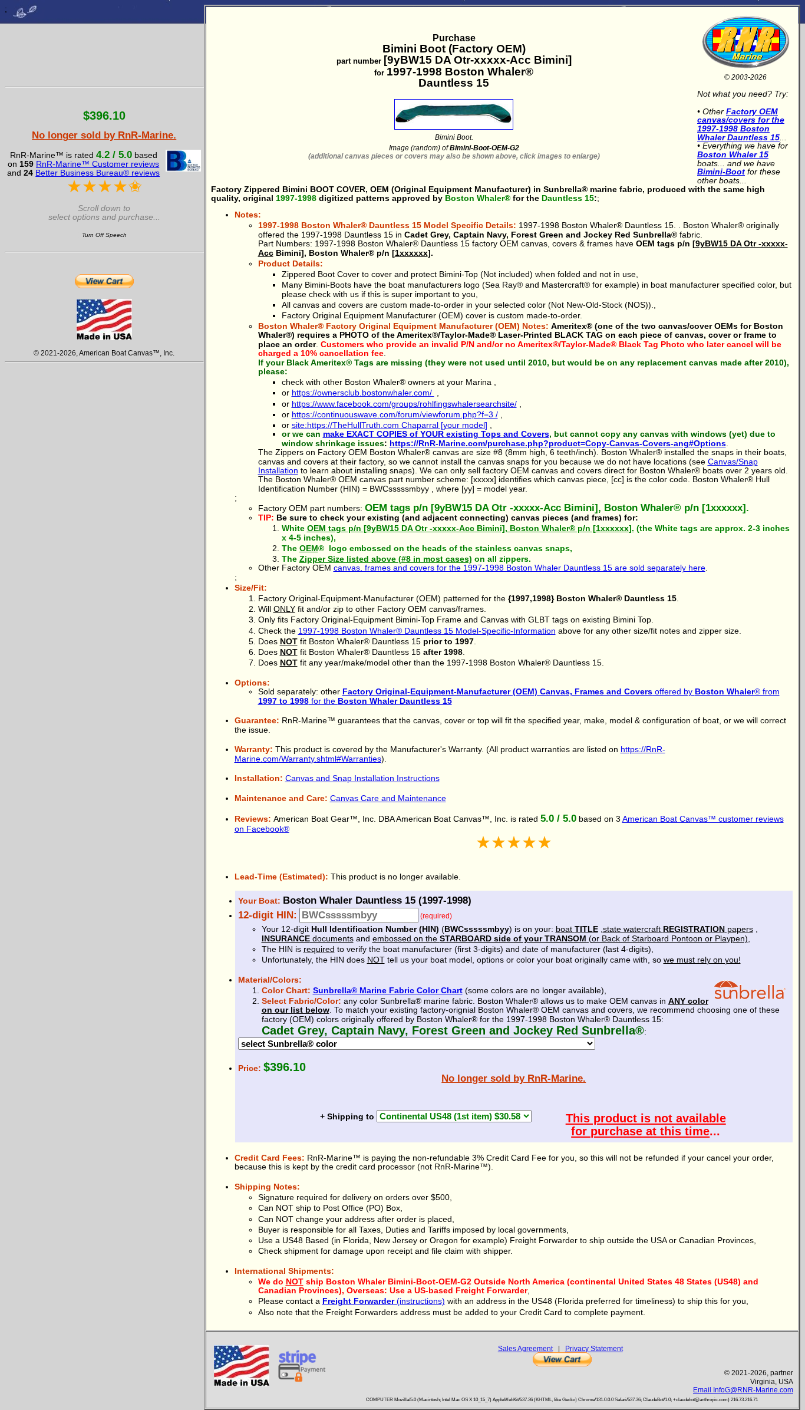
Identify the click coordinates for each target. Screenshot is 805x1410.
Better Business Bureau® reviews (97, 172)
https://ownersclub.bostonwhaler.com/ (363, 392)
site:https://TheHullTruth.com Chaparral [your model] (389, 425)
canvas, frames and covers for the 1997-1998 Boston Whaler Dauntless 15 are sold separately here (519, 567)
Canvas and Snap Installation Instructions (362, 778)
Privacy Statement (594, 1348)
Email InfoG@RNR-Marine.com (743, 1389)
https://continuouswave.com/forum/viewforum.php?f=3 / (395, 414)
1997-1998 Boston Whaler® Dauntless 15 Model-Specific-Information (427, 630)
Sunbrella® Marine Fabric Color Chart (388, 990)
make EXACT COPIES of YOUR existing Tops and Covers (436, 434)
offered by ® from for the (519, 696)
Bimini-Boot (721, 171)
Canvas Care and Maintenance (388, 798)
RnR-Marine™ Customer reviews (97, 164)
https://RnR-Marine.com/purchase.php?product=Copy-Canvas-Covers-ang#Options (558, 443)
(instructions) (383, 1301)
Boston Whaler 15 (732, 154)
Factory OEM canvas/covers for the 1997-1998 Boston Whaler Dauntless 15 (740, 124)
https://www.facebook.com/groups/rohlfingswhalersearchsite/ (404, 403)
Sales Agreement (525, 1348)
